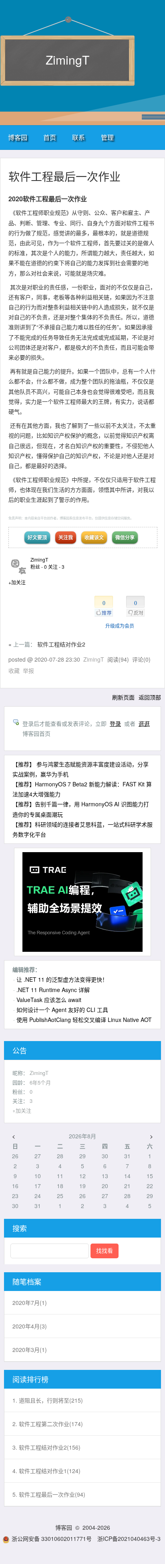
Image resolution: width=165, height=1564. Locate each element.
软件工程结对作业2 (61, 644)
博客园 (17, 137)
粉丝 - (38, 566)
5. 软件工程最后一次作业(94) (48, 1494)
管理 (107, 137)
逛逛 (144, 723)
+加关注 (17, 582)
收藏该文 (94, 537)
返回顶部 (150, 697)
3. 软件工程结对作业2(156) (46, 1447)
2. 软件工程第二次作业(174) (47, 1424)
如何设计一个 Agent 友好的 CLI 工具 (62, 1010)
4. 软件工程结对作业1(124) (46, 1471)
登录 (115, 723)
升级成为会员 (119, 625)
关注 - (56, 566)
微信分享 (125, 537)
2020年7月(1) (29, 1303)
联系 (78, 137)
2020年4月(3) (29, 1326)
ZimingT (67, 59)
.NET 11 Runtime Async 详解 (53, 990)
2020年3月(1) (29, 1350)
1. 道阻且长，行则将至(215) (47, 1400)
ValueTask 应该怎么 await (48, 1000)
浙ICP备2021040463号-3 (129, 1538)
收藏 (14, 670)
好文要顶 (37, 537)
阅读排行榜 (30, 1379)
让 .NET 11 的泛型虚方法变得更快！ (62, 979)
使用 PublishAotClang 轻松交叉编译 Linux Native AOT (84, 1020)
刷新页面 (123, 697)
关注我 (65, 537)
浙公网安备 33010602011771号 (52, 1538)
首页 (49, 137)
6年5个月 (40, 1082)
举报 (28, 670)
